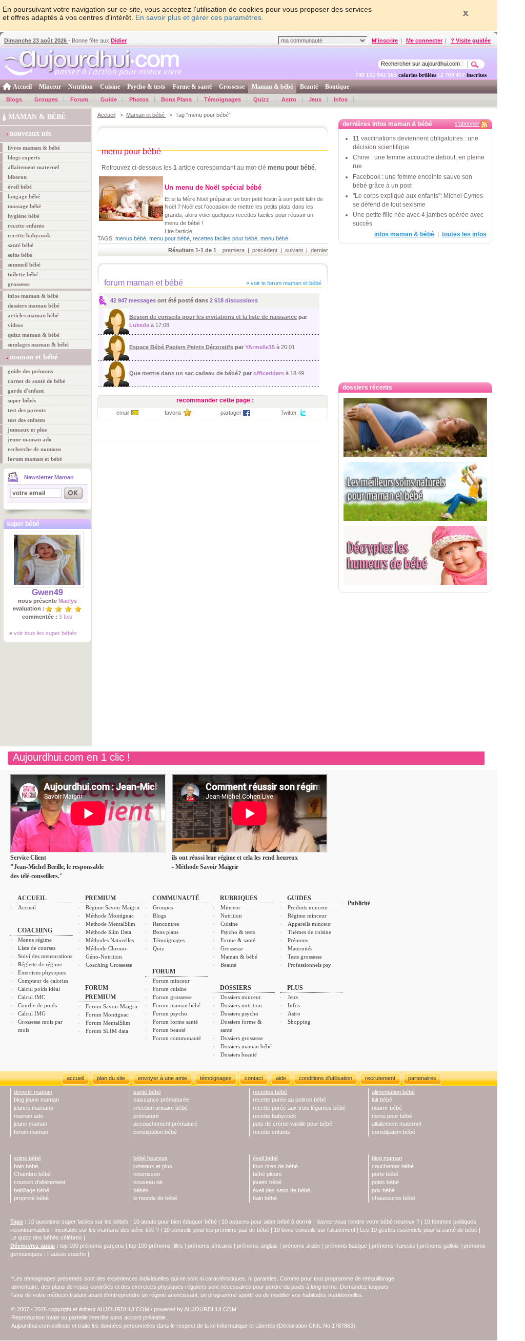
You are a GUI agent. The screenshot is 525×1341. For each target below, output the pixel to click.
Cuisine (110, 86)
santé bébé (20, 245)
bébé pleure (267, 1174)
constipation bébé (155, 1132)
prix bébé (383, 1190)
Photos (139, 99)
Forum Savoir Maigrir (112, 1006)
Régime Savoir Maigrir (113, 907)
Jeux (315, 99)
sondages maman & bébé (38, 344)
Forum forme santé (175, 1022)
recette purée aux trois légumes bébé (299, 1108)
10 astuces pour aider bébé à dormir (267, 1221)
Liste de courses (36, 948)
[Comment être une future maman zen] (415, 427)
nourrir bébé (387, 1108)
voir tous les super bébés (45, 633)
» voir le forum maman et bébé (283, 283)
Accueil (22, 86)
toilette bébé (23, 274)
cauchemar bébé (393, 1166)
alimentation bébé (393, 1092)
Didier (119, 40)
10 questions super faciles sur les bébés (78, 1221)
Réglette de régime (40, 964)
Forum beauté (169, 1030)
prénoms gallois (439, 1246)
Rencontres (166, 924)
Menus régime (35, 940)
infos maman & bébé (33, 296)
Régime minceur (307, 915)
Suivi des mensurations (45, 956)
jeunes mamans (33, 1108)
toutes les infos (464, 234)
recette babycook (29, 235)
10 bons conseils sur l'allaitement (314, 1230)
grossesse (19, 284)
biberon (17, 177)
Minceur (50, 86)
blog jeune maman (36, 1099)
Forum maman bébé (176, 1005)
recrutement (380, 1078)
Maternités (300, 948)
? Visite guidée (471, 40)
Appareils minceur (309, 924)
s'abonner (467, 123)
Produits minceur (308, 907)
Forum (79, 99)
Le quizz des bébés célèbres (46, 1237)
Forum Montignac (107, 1014)
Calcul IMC (31, 997)
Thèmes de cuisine (309, 932)
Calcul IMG (32, 1013)
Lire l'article (178, 231)
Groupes (46, 99)
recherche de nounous (34, 449)
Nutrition (80, 86)
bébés (141, 1190)
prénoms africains (210, 1246)
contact (254, 1078)
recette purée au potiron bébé (289, 1099)
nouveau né (148, 1182)
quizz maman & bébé (33, 335)
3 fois (65, 617)
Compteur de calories (43, 981)
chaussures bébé (393, 1198)
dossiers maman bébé (33, 305)
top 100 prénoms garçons (92, 1246)
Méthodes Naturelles (110, 940)
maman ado (28, 1116)
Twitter (288, 413)
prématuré (146, 1116)
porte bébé (385, 1174)
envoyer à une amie (162, 1078)
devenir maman (33, 1092)
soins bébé (20, 255)
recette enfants (26, 225)
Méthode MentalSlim (110, 924)
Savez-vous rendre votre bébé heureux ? (367, 1221)
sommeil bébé (24, 264)
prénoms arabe (301, 1246)
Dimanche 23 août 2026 (36, 40)
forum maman (31, 1132)
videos (15, 325)
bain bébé (26, 1166)
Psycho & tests (146, 86)
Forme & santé (192, 86)
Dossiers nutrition (241, 1005)
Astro (288, 99)
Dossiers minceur (240, 997)
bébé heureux (150, 1158)
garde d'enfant (26, 391)
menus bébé (130, 238)
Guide (108, 99)
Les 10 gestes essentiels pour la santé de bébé (418, 1230)
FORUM (163, 971)
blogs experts (24, 157)
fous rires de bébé (275, 1166)
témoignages (216, 1078)
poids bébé (385, 1182)
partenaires (422, 1078)
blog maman (387, 1158)
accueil (75, 1078)
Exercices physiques (42, 972)
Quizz (261, 99)
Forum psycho (170, 1013)
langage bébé (24, 196)
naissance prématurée (161, 1099)
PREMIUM (100, 898)
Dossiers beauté (238, 1054)
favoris (173, 413)
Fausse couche (66, 1254)
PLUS (295, 987)
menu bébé (274, 238)
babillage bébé (31, 1190)
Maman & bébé (272, 86)
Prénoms (298, 940)
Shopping (299, 1022)
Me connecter (424, 40)
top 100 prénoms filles (156, 1246)
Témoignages (222, 99)
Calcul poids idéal (39, 989)
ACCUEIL (32, 898)
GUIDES (299, 898)
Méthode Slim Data (108, 932)
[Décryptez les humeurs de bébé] (415, 555)
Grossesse (232, 86)
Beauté (309, 86)
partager (230, 413)
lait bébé (382, 1099)
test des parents (27, 410)
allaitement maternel (33, 167)
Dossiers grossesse (241, 1038)
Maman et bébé (146, 115)
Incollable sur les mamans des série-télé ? (106, 1230)
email (122, 413)
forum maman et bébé (35, 459)
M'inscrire (385, 40)
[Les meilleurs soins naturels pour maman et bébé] (415, 491)
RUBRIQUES (238, 898)
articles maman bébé (33, 315)
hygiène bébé (23, 216)
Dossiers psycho (239, 1013)
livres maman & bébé (34, 148)
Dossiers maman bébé (246, 1046)
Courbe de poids (37, 1005)
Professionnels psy (309, 965)
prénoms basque (346, 1246)
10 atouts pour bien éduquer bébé (175, 1221)
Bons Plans (176, 99)
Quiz (158, 948)
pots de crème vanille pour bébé (292, 1124)
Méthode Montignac (110, 915)
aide (281, 1078)
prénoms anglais (257, 1246)
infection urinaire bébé (160, 1108)
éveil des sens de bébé (281, 1190)
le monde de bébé (155, 1198)
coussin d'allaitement (39, 1182)
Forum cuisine (170, 989)
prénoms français (393, 1246)
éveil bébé (20, 187)
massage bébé (24, 206)
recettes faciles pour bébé (225, 238)
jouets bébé (267, 1182)
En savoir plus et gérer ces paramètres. (199, 17)
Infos (341, 99)
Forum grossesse (172, 997)
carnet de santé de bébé (36, 381)
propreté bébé (31, 1198)
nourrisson (146, 1174)
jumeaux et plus (27, 429)
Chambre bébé (32, 1174)
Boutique (337, 86)
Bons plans (165, 932)
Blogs (14, 99)
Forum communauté (177, 1038)
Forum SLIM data (107, 1031)
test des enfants (26, 420)
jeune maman (30, 1124)
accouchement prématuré (165, 1124)
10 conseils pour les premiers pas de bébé (216, 1230)
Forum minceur (171, 981)
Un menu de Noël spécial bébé (213, 187)
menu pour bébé (169, 238)
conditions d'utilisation (325, 1078)
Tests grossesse (305, 956)
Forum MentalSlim (108, 1023)
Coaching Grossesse (109, 965)
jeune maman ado (30, 439)
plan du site (111, 1078)
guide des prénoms (30, 371)
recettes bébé (270, 1092)
